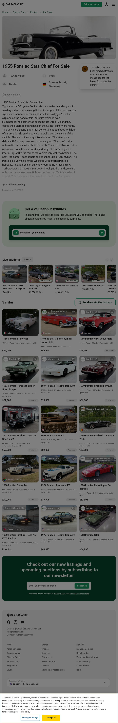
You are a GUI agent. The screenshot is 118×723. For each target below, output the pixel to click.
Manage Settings (30, 718)
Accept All (51, 718)
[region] (59, 708)
